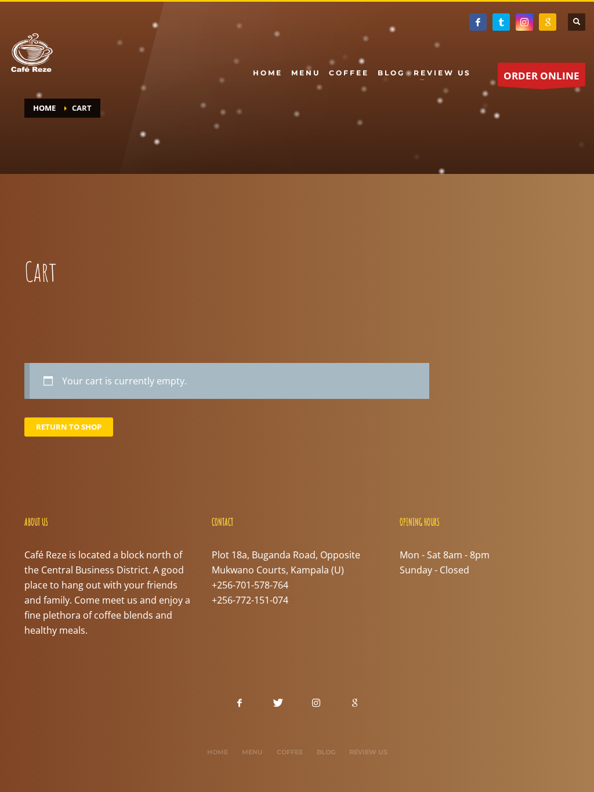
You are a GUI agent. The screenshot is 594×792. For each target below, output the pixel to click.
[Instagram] (524, 22)
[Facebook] (478, 22)
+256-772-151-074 (250, 600)
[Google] (547, 22)
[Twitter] (501, 22)
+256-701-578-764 (250, 585)
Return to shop (69, 427)
